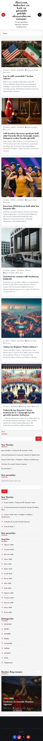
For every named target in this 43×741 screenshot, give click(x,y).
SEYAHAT (7, 653)
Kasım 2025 (8, 578)
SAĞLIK (27, 270)
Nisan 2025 (8, 612)
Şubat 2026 (8, 569)
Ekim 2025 (7, 583)
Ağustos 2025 (8, 593)
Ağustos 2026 (9, 545)
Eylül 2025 (7, 588)
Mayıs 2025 (8, 607)
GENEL (13, 70)
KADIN (6, 639)
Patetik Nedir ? (6, 469)
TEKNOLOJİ (8, 663)
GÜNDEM (20, 70)
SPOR (6, 658)
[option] (21, 693)
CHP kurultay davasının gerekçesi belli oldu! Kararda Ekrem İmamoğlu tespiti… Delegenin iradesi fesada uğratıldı (21, 136)
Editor (8, 70)
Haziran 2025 (8, 602)
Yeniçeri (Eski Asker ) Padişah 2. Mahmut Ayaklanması (20, 459)
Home (5, 33)
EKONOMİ (7, 624)
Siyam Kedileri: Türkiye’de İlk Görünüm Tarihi (16, 450)
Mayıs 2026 (8, 559)
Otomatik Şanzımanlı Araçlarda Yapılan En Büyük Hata (20, 455)
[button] (37, 672)
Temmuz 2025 (9, 598)
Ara (3, 432)
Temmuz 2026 (9, 549)
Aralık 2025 (8, 574)
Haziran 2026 (9, 554)
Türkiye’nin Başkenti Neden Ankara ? (20, 347)
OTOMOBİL (8, 643)
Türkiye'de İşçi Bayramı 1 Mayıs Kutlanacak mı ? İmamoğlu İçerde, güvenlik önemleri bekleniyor (19, 412)
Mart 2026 (8, 564)
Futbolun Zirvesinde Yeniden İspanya (14, 464)
